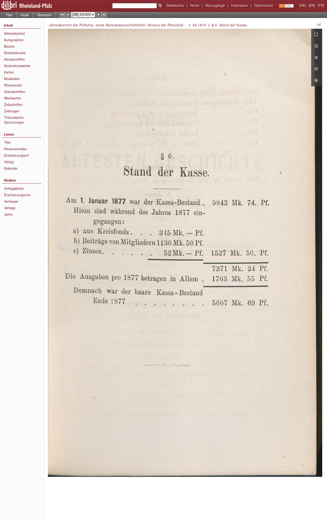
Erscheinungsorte (17, 194)
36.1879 (199, 25)
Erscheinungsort (16, 155)
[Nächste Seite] (98, 14)
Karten (9, 72)
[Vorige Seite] (67, 14)
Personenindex (15, 148)
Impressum (239, 5)
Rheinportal (13, 85)
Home (194, 5)
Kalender (11, 168)
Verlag (9, 161)
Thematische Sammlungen (14, 120)
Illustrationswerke (17, 65)
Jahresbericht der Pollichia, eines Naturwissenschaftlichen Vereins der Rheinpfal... (118, 25)
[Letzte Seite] (104, 14)
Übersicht (44, 14)
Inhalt (24, 14)
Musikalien (12, 78)
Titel (9, 14)
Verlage (10, 207)
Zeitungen (11, 111)
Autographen (14, 39)
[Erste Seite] (62, 14)
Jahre (8, 214)
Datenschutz (263, 5)
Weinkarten (12, 98)
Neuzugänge (215, 5)
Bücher (9, 46)
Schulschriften (14, 91)
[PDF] (316, 69)
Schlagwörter (14, 188)
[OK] (160, 5)
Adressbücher (14, 33)
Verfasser (11, 201)
